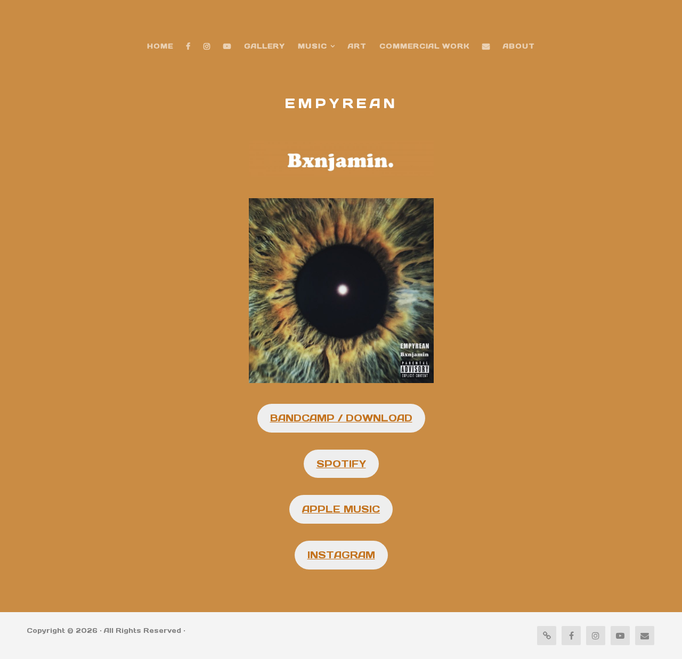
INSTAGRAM (341, 555)
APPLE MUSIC (341, 509)
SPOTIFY (341, 464)
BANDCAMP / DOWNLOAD (341, 418)
